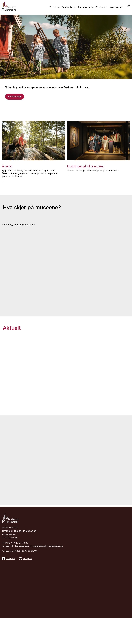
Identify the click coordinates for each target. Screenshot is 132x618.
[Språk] (129, 6)
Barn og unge (84, 7)
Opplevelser (68, 7)
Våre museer (116, 7)
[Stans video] (129, 101)
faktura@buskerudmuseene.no (48, 546)
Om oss (53, 7)
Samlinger (100, 7)
